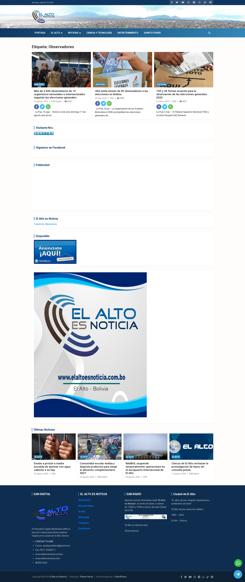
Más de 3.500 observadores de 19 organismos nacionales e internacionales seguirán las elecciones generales (59, 94)
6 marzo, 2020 (162, 101)
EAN (112, 98)
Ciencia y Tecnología (99, 32)
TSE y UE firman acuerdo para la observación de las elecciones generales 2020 (181, 94)
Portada (40, 32)
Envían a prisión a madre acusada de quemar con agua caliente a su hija (52, 467)
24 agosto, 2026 (133, 477)
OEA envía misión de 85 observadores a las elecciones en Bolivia (121, 92)
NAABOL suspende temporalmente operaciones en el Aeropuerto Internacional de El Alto (145, 468)
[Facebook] (36, 106)
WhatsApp (83, 517)
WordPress (121, 576)
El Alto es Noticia (57, 576)
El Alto (55, 32)
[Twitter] (42, 106)
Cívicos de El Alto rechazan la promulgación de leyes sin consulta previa (190, 467)
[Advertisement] (119, 188)
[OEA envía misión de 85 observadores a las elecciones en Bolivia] (122, 70)
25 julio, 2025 (101, 98)
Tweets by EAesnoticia (45, 224)
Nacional (39, 84)
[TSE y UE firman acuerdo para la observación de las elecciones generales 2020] (183, 70)
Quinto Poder (152, 32)
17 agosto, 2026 (179, 474)
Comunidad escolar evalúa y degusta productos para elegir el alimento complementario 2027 (98, 468)
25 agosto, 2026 (41, 474)
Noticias (73, 32)
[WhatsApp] (48, 106)
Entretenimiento (128, 32)
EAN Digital (56, 101)
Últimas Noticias (44, 429)
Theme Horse (86, 576)
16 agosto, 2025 (41, 101)
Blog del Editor (86, 506)
